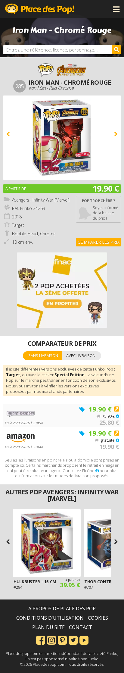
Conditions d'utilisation (50, 618)
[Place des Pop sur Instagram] (51, 639)
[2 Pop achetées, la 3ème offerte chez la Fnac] (62, 290)
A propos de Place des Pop (62, 608)
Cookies (98, 618)
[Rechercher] (116, 49)
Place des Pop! (40, 9)
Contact (80, 627)
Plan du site (48, 627)
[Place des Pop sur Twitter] (73, 639)
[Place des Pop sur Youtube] (83, 639)
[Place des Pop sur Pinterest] (62, 639)
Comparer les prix (98, 242)
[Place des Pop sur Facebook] (40, 639)
